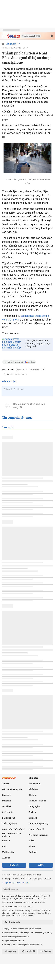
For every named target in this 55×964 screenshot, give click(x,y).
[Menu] (4, 36)
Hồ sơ (32, 840)
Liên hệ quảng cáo (12, 922)
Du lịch (32, 812)
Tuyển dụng (45, 951)
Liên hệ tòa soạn (11, 889)
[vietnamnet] (13, 37)
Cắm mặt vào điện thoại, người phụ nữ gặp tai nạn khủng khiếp (37, 343)
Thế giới (33, 795)
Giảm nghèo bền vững (13, 829)
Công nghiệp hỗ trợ (38, 823)
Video (32, 846)
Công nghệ (11, 44)
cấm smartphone (37, 369)
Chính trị (33, 778)
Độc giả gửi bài (28, 951)
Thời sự (5, 783)
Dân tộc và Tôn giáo (12, 789)
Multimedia (8, 852)
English (6, 840)
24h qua (6, 857)
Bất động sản (8, 818)
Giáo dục (6, 795)
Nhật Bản (21, 369)
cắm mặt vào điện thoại (15, 374)
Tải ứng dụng (10, 951)
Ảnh (4, 846)
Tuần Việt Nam (9, 823)
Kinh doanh (34, 783)
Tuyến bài (14, 865)
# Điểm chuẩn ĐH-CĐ (31, 36)
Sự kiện (41, 865)
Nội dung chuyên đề (39, 835)
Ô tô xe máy (7, 812)
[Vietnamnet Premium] (9, 779)
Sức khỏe (6, 806)
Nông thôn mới (36, 829)
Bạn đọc (33, 818)
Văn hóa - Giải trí (37, 800)
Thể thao (33, 789)
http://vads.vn (17, 940)
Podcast (33, 852)
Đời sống (6, 800)
